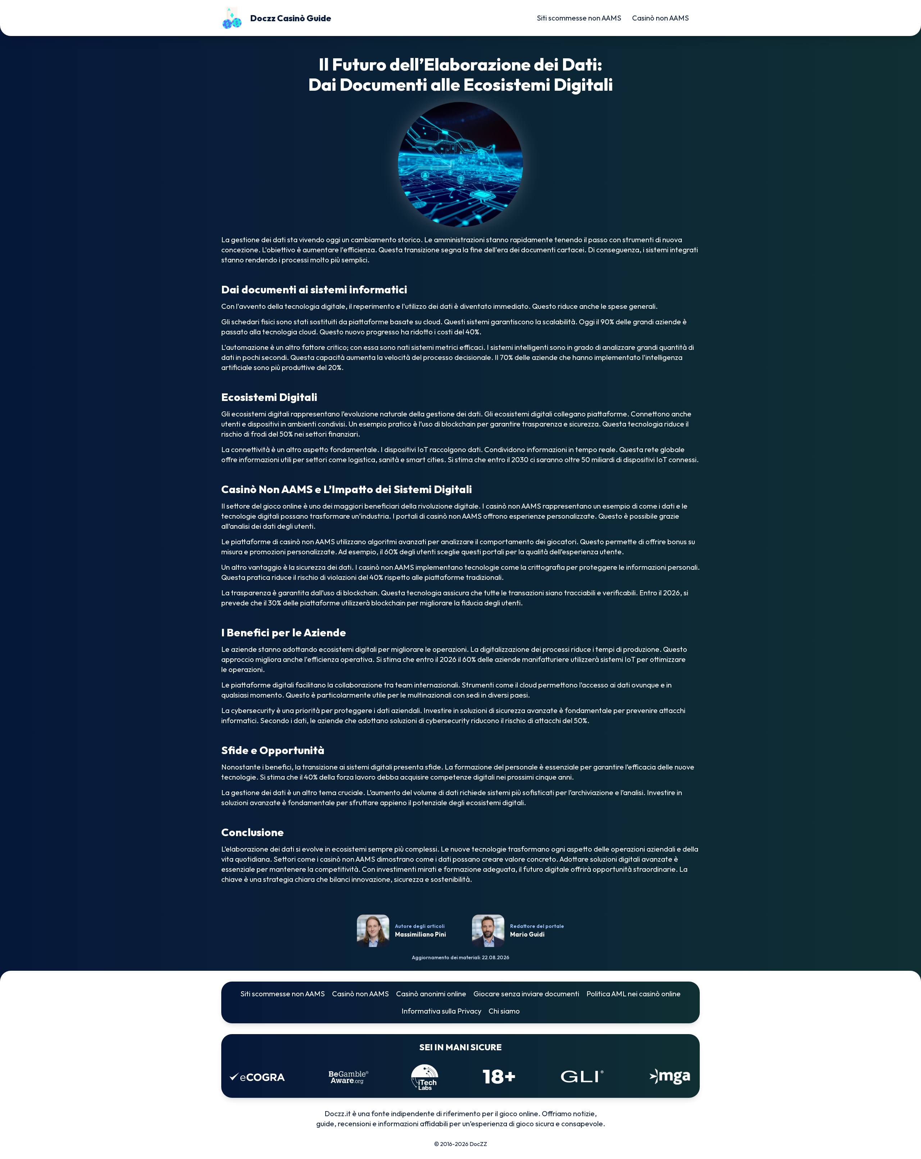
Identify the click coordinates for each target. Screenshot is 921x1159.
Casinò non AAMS (660, 17)
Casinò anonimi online (431, 993)
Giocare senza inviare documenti (526, 993)
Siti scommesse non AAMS (579, 17)
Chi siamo (504, 1010)
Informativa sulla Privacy (441, 1010)
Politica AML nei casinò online (633, 993)
